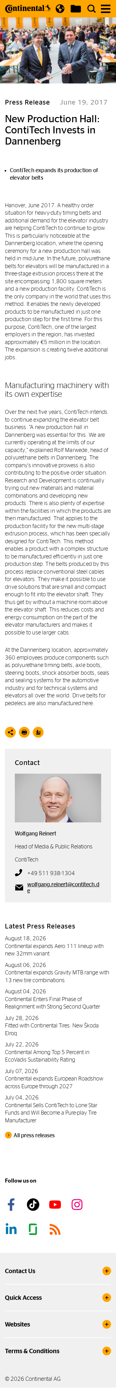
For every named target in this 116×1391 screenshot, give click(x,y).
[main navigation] (105, 8)
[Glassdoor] (34, 1229)
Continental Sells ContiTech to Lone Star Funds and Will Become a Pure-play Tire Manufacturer (51, 1112)
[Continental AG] (28, 8)
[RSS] (56, 1229)
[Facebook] (12, 1204)
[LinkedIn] (12, 1229)
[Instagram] (78, 1204)
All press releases (34, 1135)
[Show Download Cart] (76, 8)
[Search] (91, 8)
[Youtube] (56, 1204)
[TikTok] (34, 1204)
